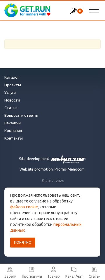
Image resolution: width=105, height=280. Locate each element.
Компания (13, 130)
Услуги (10, 92)
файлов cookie (24, 207)
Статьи (11, 108)
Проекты (12, 85)
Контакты (13, 138)
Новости (12, 100)
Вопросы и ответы (21, 115)
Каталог (11, 77)
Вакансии (12, 123)
